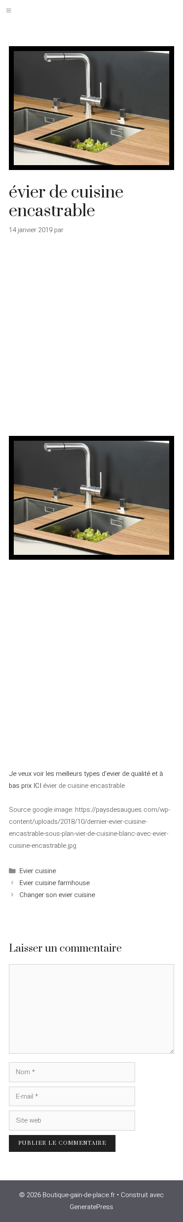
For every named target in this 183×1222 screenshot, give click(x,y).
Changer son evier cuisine (57, 895)
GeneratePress (91, 1207)
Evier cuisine (38, 871)
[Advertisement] (91, 340)
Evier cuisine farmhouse (55, 883)
